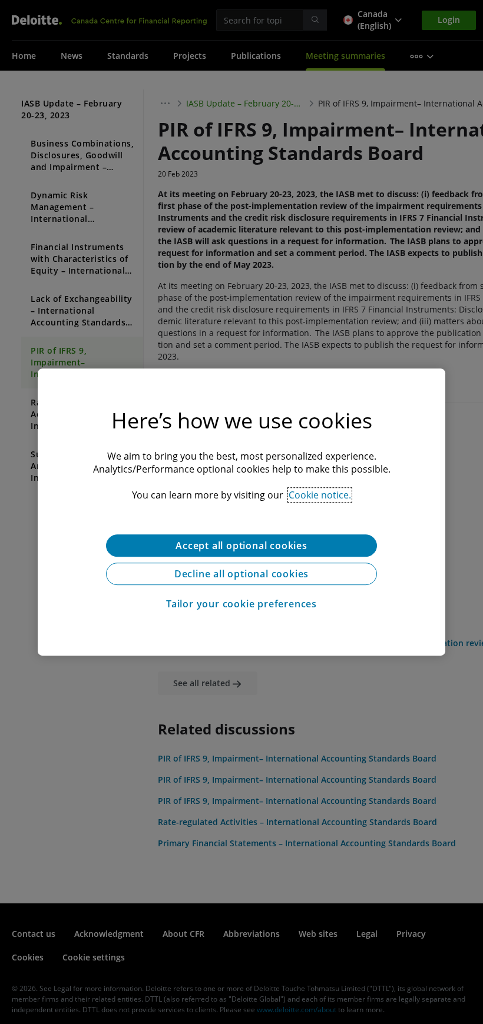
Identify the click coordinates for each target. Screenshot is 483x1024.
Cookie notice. (320, 494)
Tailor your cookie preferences (241, 603)
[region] (241, 512)
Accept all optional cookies (241, 545)
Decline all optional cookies (241, 573)
